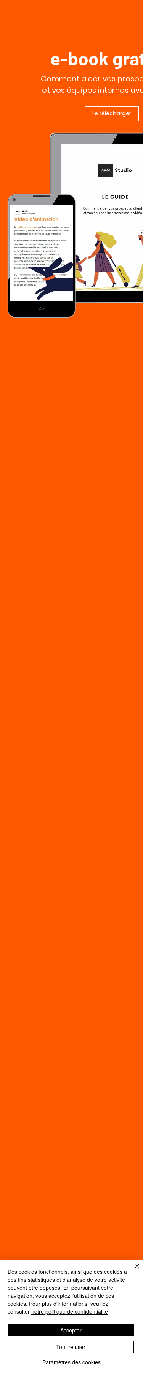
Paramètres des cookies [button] (71, 1362)
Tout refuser (70, 1347)
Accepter (71, 1330)
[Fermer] (132, 1271)
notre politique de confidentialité (69, 1311)
